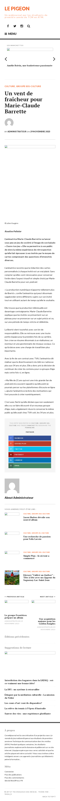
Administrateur (17, 131)
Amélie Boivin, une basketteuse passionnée (29, 65)
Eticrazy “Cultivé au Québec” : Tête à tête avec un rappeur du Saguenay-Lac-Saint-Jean (39, 578)
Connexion (9, 771)
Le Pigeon (17, 8)
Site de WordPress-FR (14, 780)
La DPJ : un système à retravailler (22, 689)
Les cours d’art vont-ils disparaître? (23, 703)
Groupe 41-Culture (40, 533)
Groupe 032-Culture (41, 514)
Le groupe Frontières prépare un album (16, 616)
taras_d (8, 794)
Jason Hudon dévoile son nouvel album (36, 518)
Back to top (48, 796)
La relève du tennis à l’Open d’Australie (25, 708)
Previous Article (15, 597)
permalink (29, 427)
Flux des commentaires (14, 778)
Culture (10, 86)
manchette (32, 425)
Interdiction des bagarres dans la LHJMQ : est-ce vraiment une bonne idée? (29, 682)
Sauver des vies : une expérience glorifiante (28, 713)
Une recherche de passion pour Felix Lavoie (37, 538)
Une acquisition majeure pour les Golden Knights (46, 621)
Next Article (47, 597)
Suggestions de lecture (18, 647)
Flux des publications (13, 775)
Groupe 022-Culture (41, 571)
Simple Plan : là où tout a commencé (36, 557)
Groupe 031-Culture (28, 86)
